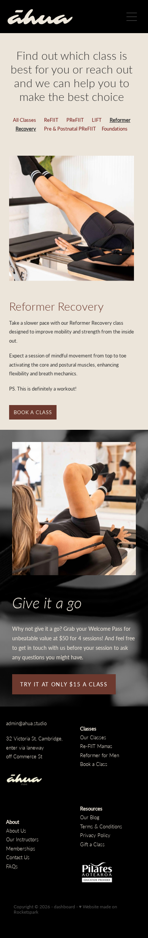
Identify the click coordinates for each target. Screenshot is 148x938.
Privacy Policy (95, 835)
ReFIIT (51, 119)
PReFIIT (75, 119)
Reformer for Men (99, 755)
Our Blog (89, 817)
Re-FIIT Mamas (96, 746)
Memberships (20, 848)
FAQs (12, 866)
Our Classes (93, 737)
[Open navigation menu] (132, 17)
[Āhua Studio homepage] (65, 16)
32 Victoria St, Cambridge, (35, 738)
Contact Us (18, 857)
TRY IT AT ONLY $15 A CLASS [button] (64, 684)
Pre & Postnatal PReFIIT (70, 128)
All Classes (24, 119)
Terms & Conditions (101, 826)
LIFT (97, 119)
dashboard (64, 906)
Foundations (115, 128)
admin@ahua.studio (26, 723)
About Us (16, 830)
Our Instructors (22, 839)
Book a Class (93, 764)
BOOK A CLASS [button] (33, 412)
